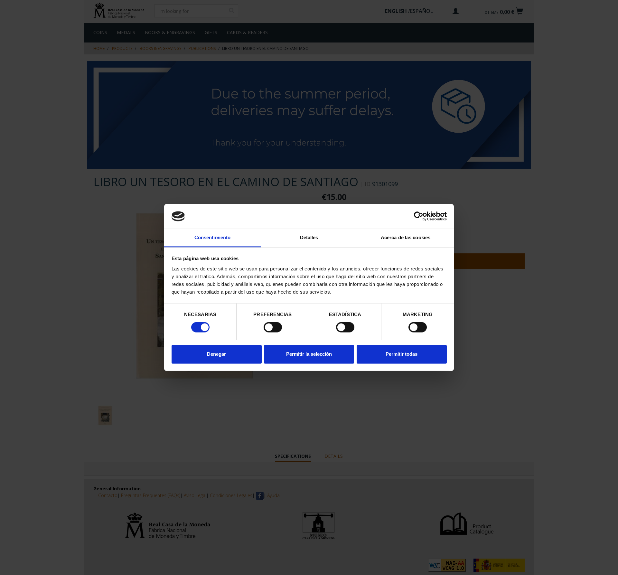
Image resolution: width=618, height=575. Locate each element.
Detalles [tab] (309, 237)
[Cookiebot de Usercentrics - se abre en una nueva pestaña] (418, 216)
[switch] (273, 327)
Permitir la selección (309, 354)
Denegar (216, 354)
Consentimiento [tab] (212, 237)
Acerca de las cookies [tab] (405, 237)
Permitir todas (401, 354)
